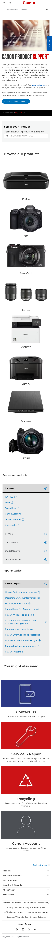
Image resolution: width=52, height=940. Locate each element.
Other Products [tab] (25, 559)
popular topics (38, 85)
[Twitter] (29, 929)
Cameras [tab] (25, 488)
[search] (10, 3)
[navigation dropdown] (47, 3)
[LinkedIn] (23, 929)
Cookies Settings (38, 917)
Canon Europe (25, 924)
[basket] (4, 3)
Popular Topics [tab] (25, 584)
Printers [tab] (25, 534)
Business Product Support (15, 101)
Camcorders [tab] (25, 542)
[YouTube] (35, 929)
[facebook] (17, 929)
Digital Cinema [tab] (25, 551)
